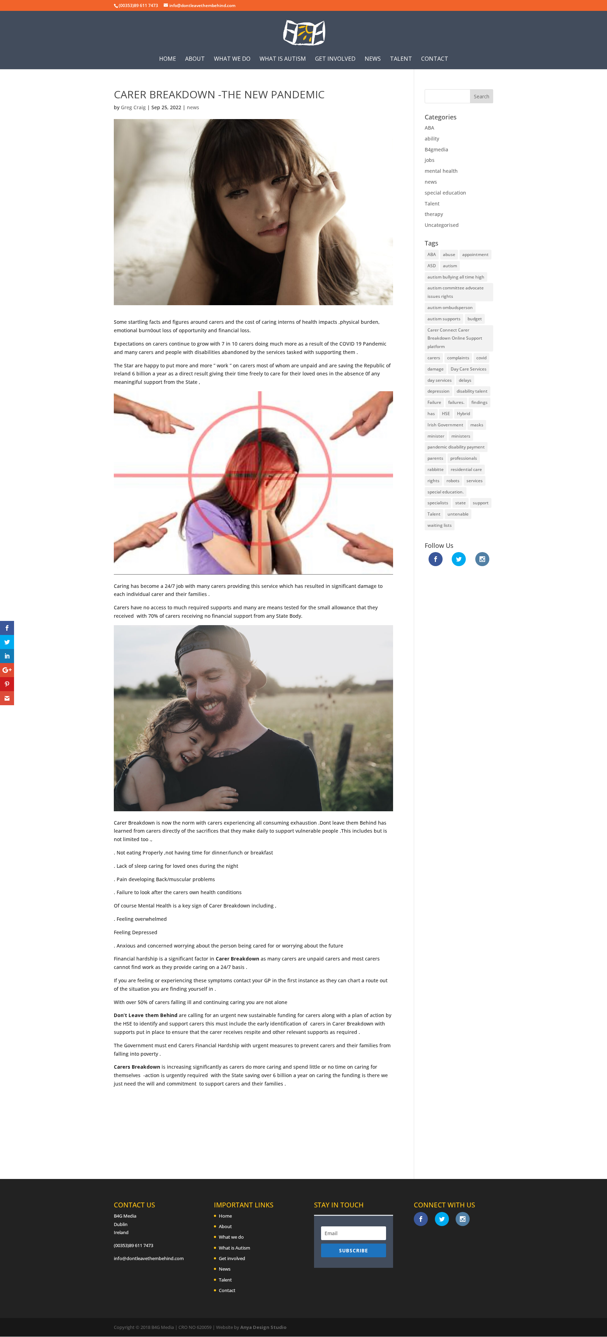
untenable (458, 514)
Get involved (335, 59)
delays (465, 380)
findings (479, 402)
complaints (458, 358)
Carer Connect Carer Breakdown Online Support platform (454, 338)
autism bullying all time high (455, 277)
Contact (434, 59)
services (474, 481)
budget (475, 319)
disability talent (472, 391)
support (481, 503)
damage (435, 369)
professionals (463, 458)
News (373, 59)
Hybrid (463, 414)
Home (167, 59)
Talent (401, 59)
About (195, 59)
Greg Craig (133, 107)
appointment (475, 254)
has (431, 414)
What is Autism (283, 59)
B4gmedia (436, 149)
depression (438, 391)
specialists (437, 503)
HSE (446, 414)
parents (435, 458)
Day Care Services (469, 369)
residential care (466, 469)
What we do (232, 59)
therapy (434, 214)
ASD (431, 266)
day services (439, 380)
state (460, 503)
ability (432, 138)
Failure (434, 402)
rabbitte (435, 469)
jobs (430, 160)
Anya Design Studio (263, 1327)
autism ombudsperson (450, 307)
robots (452, 481)
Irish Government (445, 425)
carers (433, 358)
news (193, 107)
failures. (456, 402)
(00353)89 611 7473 (133, 1245)
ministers (460, 436)
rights (433, 481)
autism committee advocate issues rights (455, 292)
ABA (429, 127)
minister (435, 436)
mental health (441, 171)
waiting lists (439, 525)
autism (450, 266)
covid (481, 358)
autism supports (444, 319)
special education (445, 192)
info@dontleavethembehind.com (149, 1258)
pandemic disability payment (456, 447)
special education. (445, 492)
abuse (449, 254)
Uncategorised (442, 225)
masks (476, 425)
